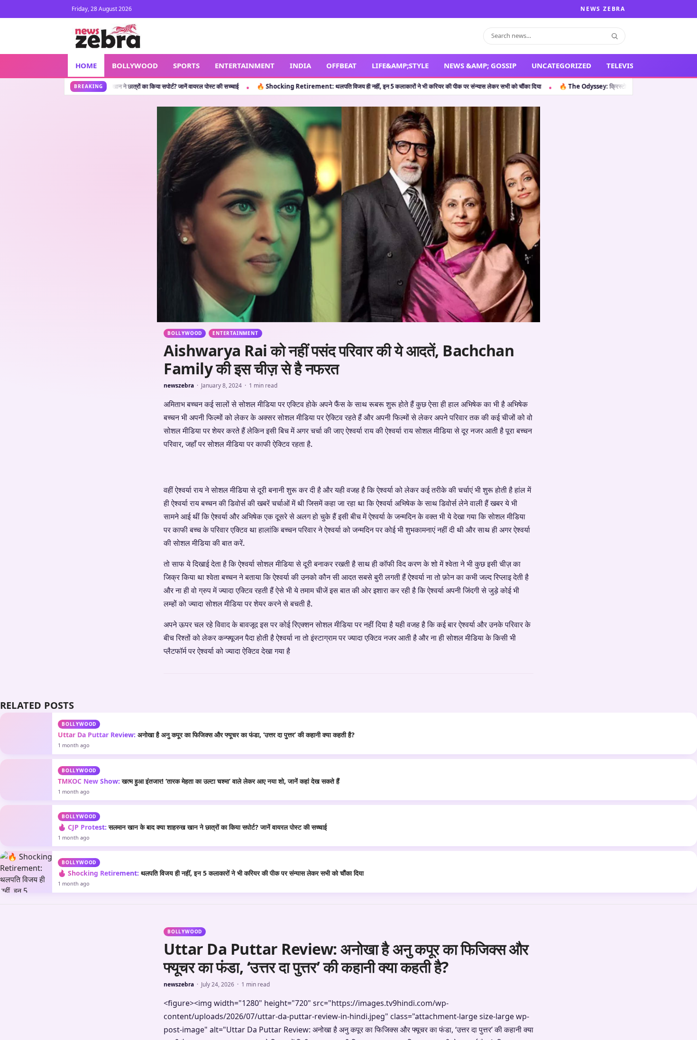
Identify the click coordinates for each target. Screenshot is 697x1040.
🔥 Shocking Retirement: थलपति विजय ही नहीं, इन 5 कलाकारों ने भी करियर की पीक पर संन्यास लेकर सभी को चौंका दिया (261, 86)
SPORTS (186, 65)
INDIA (300, 65)
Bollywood (184, 333)
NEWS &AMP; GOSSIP (480, 65)
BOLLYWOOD (135, 65)
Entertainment (235, 333)
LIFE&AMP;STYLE (400, 65)
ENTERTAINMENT (245, 65)
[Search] (614, 36)
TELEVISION (627, 65)
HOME (86, 65)
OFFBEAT (341, 65)
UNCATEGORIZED (561, 65)
